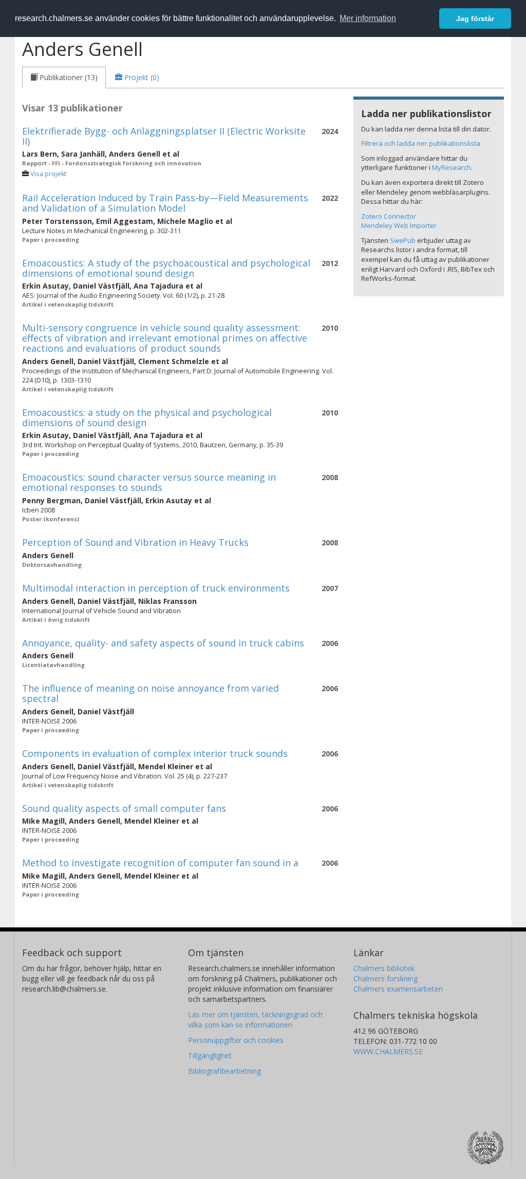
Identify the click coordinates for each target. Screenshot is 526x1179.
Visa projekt (48, 173)
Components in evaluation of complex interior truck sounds (155, 753)
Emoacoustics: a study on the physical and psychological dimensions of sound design (147, 417)
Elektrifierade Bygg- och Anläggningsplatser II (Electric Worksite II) (164, 136)
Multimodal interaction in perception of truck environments (156, 588)
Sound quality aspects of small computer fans (124, 808)
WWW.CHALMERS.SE (388, 1051)
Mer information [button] (368, 18)
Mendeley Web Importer (399, 225)
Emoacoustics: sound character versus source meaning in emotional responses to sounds (149, 482)
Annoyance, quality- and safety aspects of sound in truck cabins (163, 643)
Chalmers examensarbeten (398, 989)
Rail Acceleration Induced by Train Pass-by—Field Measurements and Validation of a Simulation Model (165, 203)
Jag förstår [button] (475, 18)
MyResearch (451, 167)
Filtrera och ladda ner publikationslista (420, 143)
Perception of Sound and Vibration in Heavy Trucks (135, 542)
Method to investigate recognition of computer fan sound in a (160, 863)
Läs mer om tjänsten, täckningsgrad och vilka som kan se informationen (255, 1020)
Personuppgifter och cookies (236, 1040)
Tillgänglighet (210, 1055)
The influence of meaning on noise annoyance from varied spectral (150, 693)
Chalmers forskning (385, 978)
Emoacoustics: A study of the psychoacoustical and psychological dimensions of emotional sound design (166, 268)
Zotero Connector (388, 216)
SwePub (403, 240)
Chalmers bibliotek (384, 968)
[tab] (64, 77)
